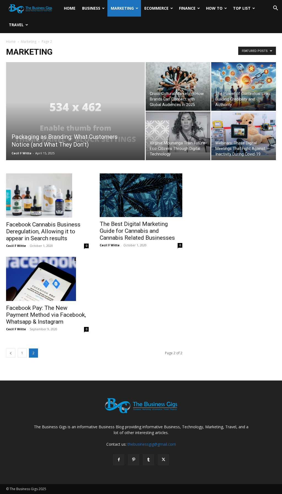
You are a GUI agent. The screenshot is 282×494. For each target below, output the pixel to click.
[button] (275, 8)
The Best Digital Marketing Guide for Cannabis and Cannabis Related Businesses (137, 231)
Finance (187, 8)
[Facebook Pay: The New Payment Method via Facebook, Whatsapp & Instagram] (47, 279)
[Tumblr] (148, 459)
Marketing (122, 8)
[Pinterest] (133, 459)
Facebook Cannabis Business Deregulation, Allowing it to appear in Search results (43, 231)
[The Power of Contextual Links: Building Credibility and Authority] (243, 86)
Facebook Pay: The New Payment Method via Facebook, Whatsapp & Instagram (46, 315)
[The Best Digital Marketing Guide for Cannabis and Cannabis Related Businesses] (141, 195)
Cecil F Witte (21, 153)
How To (214, 8)
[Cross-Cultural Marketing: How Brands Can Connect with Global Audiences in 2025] (178, 86)
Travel (16, 24)
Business (91, 8)
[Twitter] (163, 459)
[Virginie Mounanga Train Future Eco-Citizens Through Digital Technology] (178, 132)
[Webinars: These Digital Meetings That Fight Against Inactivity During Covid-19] (243, 133)
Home (69, 8)
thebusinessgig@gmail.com (152, 444)
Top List (242, 8)
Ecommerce (156, 8)
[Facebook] (118, 459)
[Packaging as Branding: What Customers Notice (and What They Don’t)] (75, 122)
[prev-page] (10, 353)
